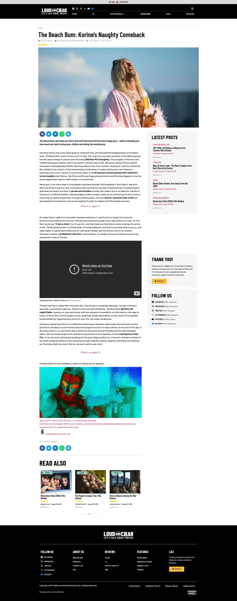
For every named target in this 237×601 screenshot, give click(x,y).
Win (106, 570)
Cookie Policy (189, 586)
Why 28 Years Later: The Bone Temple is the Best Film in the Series (172, 167)
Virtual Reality (112, 566)
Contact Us (78, 566)
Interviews (142, 558)
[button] (192, 9)
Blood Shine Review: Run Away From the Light (170, 184)
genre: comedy (51, 442)
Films (40, 28)
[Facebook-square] (73, 9)
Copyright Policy (152, 586)
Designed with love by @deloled (52, 592)
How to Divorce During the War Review (123, 497)
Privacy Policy (171, 586)
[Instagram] (77, 9)
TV (106, 562)
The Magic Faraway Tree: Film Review (88, 497)
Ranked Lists (142, 566)
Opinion (140, 570)
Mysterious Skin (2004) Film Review (53, 497)
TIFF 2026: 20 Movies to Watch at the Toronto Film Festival (169, 149)
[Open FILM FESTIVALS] (124, 14)
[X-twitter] (81, 9)
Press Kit (77, 562)
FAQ (74, 570)
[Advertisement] (173, 233)
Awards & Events (144, 562)
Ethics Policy (134, 586)
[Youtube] (89, 9)
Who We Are (78, 558)
